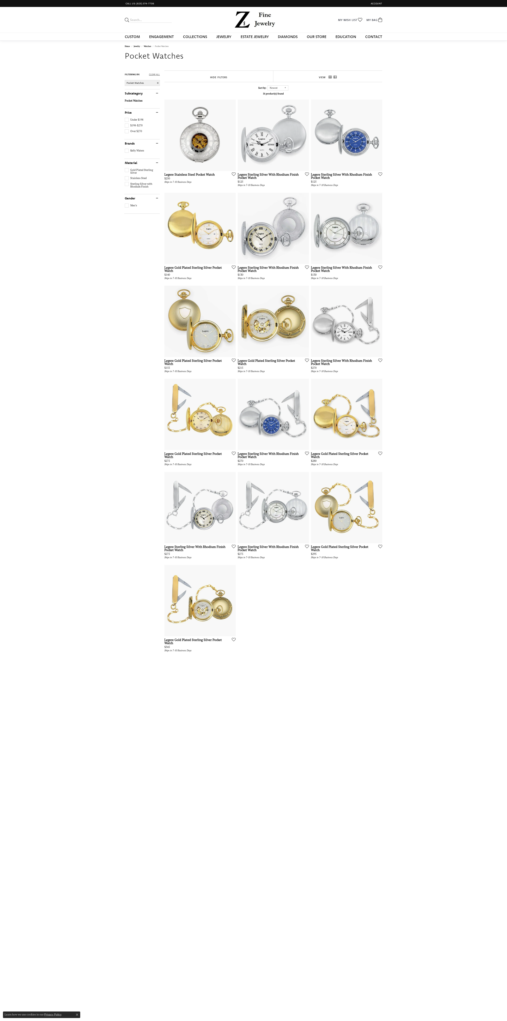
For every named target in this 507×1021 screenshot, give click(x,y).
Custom (132, 36)
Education (345, 36)
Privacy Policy (52, 1014)
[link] (139, 3)
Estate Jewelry (255, 36)
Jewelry (223, 36)
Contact (373, 36)
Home (127, 46)
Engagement (161, 36)
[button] (376, 3)
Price (128, 112)
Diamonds (288, 36)
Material (131, 162)
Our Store (316, 36)
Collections (195, 36)
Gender (130, 198)
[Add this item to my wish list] (232, 174)
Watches (147, 46)
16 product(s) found (273, 93)
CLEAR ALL (154, 74)
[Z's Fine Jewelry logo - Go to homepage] (253, 20)
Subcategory (134, 93)
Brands (130, 143)
